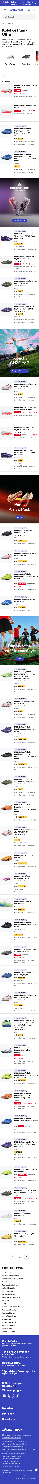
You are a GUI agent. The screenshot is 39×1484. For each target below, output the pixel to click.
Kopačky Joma (7, 1291)
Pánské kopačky (8, 1294)
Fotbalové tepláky (9, 1310)
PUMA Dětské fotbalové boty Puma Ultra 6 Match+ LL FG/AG (26, 1119)
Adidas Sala (6, 1300)
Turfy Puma (6, 1272)
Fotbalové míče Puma (10, 1275)
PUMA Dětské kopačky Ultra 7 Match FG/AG (25, 107)
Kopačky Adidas (8, 1332)
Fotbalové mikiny (8, 1329)
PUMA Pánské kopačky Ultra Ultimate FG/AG (25, 554)
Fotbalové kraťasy (9, 1322)
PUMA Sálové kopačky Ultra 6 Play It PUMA (25, 1171)
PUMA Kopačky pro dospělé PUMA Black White (25, 532)
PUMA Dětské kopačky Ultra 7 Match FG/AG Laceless (25, 408)
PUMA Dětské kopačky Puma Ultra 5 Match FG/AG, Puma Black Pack (25, 236)
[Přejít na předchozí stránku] (12, 1256)
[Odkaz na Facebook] (4, 1396)
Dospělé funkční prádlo (11, 1307)
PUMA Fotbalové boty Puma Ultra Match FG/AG (25, 877)
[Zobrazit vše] (3, 23)
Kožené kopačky (8, 1288)
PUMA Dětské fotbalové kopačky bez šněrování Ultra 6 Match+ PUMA (26, 576)
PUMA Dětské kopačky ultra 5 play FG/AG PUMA (25, 282)
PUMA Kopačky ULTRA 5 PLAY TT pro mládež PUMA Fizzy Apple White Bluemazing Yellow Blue (25, 1024)
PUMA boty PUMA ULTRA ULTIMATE (23, 857)
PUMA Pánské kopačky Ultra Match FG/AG (25, 600)
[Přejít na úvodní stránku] (16, 10)
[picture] (6, 90)
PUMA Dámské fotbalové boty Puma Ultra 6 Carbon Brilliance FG (25, 1050)
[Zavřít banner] (35, 3)
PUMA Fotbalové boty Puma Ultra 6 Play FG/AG (25, 974)
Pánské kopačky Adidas (11, 1316)
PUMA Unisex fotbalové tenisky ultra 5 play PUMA (24, 780)
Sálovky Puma (7, 1282)
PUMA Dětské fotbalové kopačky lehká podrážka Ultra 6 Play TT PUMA (26, 1075)
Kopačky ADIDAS (19, 220)
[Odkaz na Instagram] (13, 1396)
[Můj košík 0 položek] (34, 10)
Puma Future (10, 64)
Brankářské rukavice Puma (12, 1279)
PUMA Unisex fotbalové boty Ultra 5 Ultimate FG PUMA (25, 1191)
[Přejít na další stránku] (26, 1256)
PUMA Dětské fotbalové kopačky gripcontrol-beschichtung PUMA (23, 131)
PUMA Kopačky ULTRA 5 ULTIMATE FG (23, 903)
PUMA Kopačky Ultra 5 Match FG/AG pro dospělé (25, 258)
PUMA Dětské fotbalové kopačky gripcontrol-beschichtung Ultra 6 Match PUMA (25, 157)
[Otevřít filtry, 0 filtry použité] (5, 75)
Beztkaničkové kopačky (11, 1297)
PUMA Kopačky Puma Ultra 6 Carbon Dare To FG (25, 951)
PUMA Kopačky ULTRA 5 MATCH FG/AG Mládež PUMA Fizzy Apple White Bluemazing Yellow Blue (25, 675)
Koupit (19, 517)
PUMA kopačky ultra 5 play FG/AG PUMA (24, 702)
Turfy (4, 1304)
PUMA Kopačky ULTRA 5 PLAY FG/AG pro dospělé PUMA (25, 308)
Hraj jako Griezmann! (19, 371)
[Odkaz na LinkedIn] (18, 1396)
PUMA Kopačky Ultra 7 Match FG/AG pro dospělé (25, 429)
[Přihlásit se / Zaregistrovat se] (29, 10)
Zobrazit (20, 658)
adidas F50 (6, 1319)
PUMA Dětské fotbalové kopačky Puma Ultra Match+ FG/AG (25, 729)
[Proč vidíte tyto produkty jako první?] (3, 81)
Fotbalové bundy (8, 1313)
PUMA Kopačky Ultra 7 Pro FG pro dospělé (25, 86)
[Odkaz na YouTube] (8, 1396)
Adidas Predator (8, 1325)
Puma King (26, 64)
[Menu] (4, 10)
